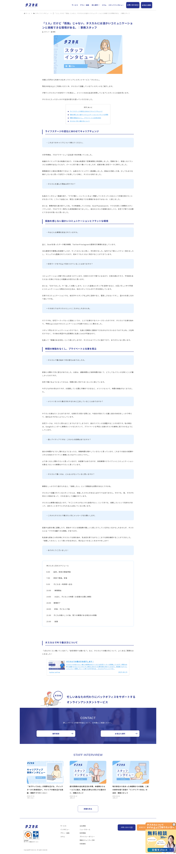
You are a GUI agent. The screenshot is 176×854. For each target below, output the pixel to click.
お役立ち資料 (146, 5)
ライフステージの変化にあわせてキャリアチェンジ (86, 111)
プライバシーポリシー (87, 837)
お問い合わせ (131, 5)
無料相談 (55, 733)
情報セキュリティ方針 (87, 840)
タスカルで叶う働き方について (80, 121)
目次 (85, 107)
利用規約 (83, 844)
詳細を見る (88, 809)
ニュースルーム (85, 829)
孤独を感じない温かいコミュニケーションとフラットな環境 (89, 115)
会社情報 (83, 826)
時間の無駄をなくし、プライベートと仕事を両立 (85, 118)
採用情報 (83, 833)
